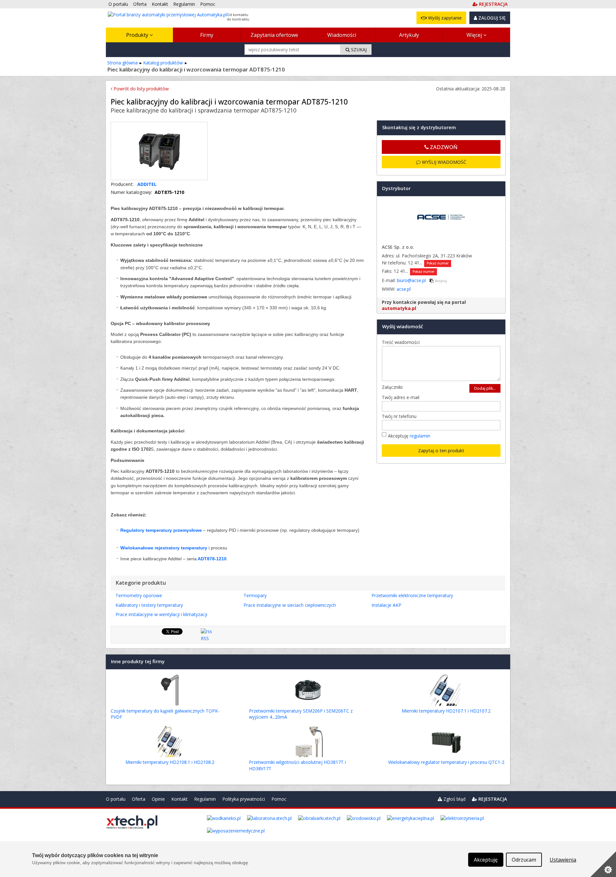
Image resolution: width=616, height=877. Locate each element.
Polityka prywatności (243, 799)
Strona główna (122, 63)
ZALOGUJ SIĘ (491, 18)
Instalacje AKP (386, 605)
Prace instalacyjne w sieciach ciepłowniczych (290, 605)
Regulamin (205, 799)
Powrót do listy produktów (140, 89)
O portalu (115, 799)
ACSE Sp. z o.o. (398, 247)
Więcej (474, 34)
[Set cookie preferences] (603, 864)
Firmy (206, 34)
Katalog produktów (163, 63)
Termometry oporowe (139, 595)
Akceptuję (409, 436)
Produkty (138, 34)
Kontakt (179, 799)
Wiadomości (341, 34)
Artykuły (409, 34)
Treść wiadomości (402, 342)
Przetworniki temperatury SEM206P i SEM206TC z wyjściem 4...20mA (301, 714)
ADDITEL (147, 184)
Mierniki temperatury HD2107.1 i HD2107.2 (446, 711)
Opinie (158, 799)
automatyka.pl (399, 308)
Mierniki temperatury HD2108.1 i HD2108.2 (169, 762)
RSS (205, 638)
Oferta (138, 799)
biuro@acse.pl (412, 280)
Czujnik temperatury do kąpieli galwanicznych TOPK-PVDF (165, 714)
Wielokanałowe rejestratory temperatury (163, 547)
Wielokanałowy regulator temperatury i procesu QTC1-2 (446, 762)
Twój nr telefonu (401, 416)
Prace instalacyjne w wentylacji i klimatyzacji (161, 614)
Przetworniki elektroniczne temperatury (412, 595)
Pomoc (279, 799)
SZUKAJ (358, 49)
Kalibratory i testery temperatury (149, 605)
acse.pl (404, 289)
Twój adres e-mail (402, 397)
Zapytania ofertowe (274, 34)
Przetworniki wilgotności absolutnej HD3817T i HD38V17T (297, 765)
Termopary (255, 595)
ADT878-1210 (212, 558)
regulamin (420, 436)
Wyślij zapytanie (444, 18)
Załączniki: (392, 387)
